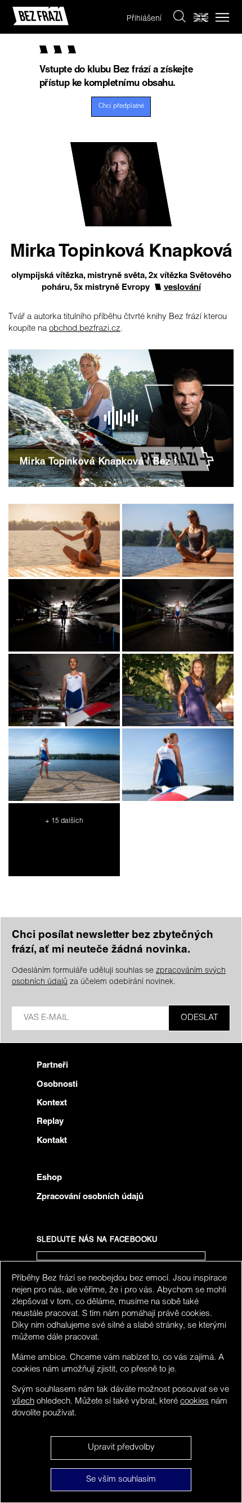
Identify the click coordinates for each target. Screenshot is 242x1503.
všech (23, 1401)
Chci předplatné (121, 106)
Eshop (49, 1178)
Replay (50, 1122)
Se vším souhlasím (121, 1479)
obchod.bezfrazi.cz (84, 329)
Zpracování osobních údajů (90, 1197)
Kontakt (52, 1141)
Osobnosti (57, 1085)
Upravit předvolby (121, 1447)
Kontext (52, 1103)
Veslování (182, 288)
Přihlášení (144, 19)
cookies (194, 1401)
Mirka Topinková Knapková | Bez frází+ (110, 462)
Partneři (52, 1066)
